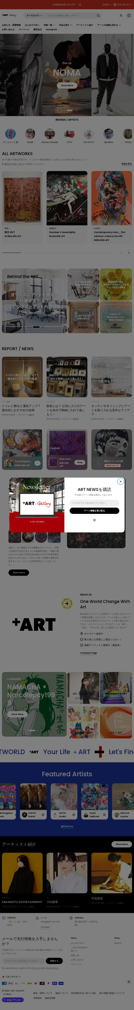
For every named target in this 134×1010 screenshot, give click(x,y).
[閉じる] (120, 481)
